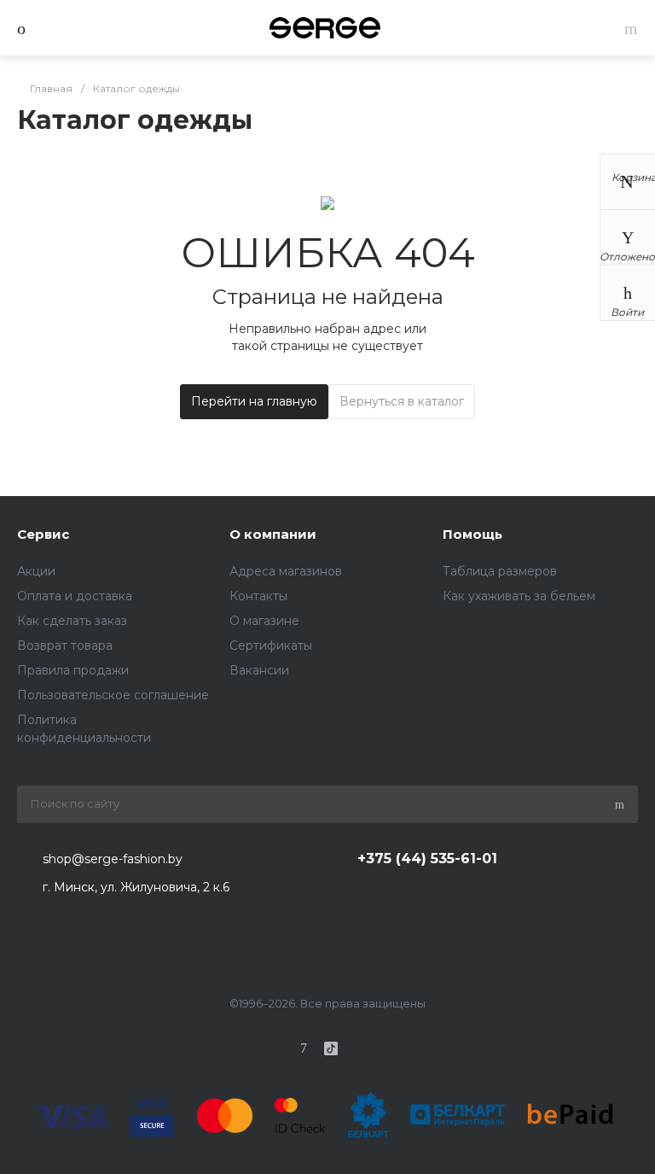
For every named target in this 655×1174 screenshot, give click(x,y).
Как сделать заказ (72, 620)
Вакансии (259, 670)
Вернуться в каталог (401, 401)
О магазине (264, 620)
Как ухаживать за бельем (519, 596)
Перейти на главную (254, 401)
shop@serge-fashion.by (113, 859)
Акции (36, 571)
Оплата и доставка (74, 596)
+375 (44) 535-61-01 (427, 858)
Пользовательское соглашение (113, 695)
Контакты (258, 596)
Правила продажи (73, 670)
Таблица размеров (500, 571)
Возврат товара (65, 645)
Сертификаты (270, 645)
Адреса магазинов (285, 571)
